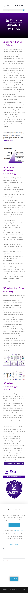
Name (4, 548)
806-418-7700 (18, 530)
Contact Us (14, 525)
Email (4, 554)
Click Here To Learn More (14, 464)
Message (5, 560)
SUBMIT (14, 579)
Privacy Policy (14, 544)
